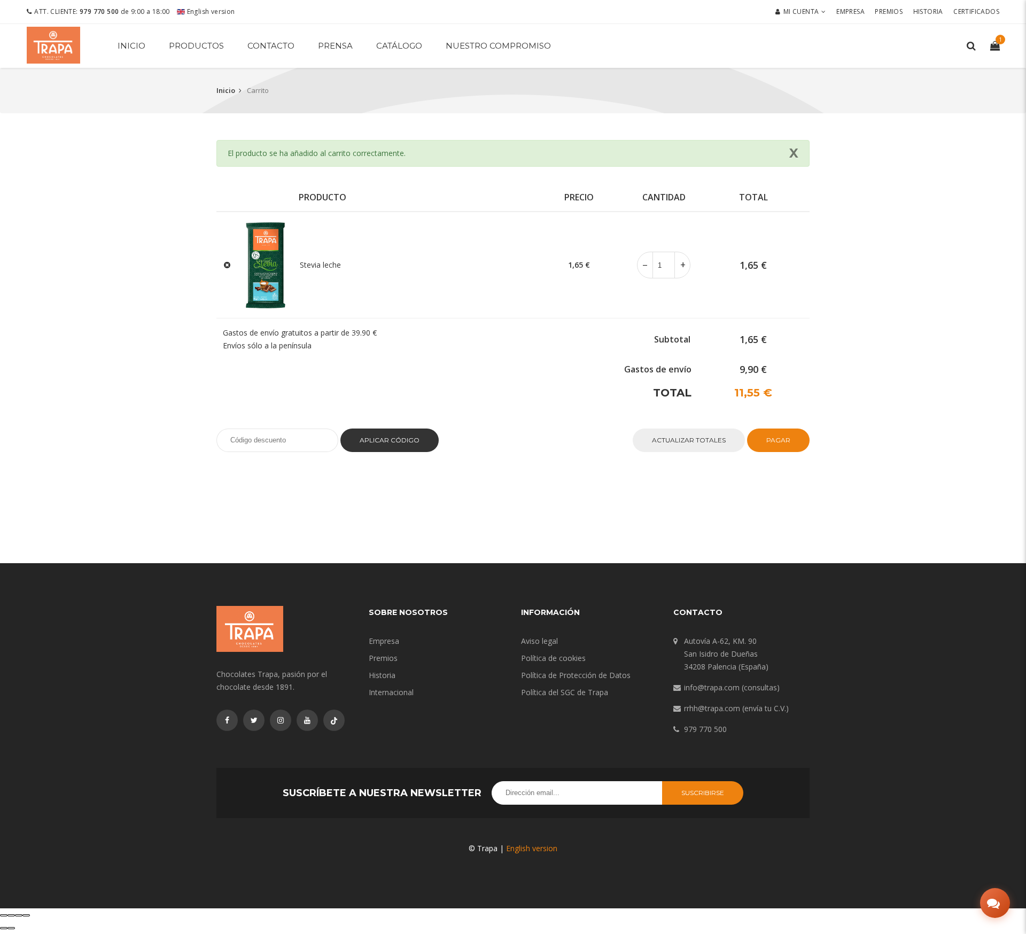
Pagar (778, 440)
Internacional (391, 692)
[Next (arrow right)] (11, 928)
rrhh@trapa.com (712, 708)
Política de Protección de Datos (576, 675)
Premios (889, 11)
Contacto (270, 46)
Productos (196, 46)
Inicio (131, 46)
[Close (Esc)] (3, 915)
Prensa (335, 46)
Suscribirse (702, 793)
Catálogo (399, 46)
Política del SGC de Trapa (564, 692)
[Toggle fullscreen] (18, 915)
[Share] (11, 915)
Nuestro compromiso (498, 46)
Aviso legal (539, 641)
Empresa (850, 11)
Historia (928, 11)
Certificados (976, 11)
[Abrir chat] (995, 903)
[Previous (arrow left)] (3, 928)
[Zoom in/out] (26, 915)
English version (210, 11)
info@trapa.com (712, 687)
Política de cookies (553, 658)
